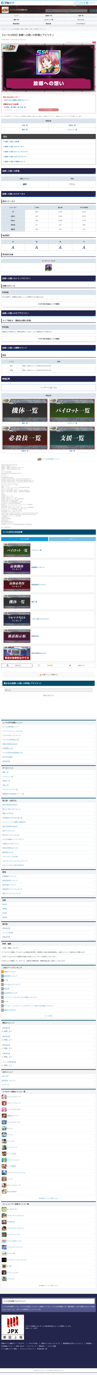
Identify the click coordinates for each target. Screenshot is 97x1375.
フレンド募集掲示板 (9, 1062)
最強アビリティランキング (11, 893)
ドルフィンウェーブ (14, 1103)
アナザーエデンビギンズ (15, 1228)
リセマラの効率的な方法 (10, 740)
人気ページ (72, 539)
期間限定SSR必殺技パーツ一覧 (13, 794)
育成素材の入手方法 (9, 1010)
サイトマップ (31, 1346)
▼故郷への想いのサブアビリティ (15, 156)
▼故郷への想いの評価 (11, 141)
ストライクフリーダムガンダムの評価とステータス (19, 997)
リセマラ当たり (80, 23)
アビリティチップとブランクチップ (14, 861)
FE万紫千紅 (11, 1222)
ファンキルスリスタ (14, 1109)
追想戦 (4, 917)
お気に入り (81, 665)
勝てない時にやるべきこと (11, 809)
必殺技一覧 (48, 15)
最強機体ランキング (9, 876)
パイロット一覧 (48, 19)
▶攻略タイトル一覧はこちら (48, 1198)
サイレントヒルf (12, 1272)
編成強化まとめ (7, 852)
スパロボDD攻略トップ (10, 727)
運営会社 (41, 1346)
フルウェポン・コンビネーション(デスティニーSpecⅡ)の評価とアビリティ (28, 1006)
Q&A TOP (5, 1076)
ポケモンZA (11, 1253)
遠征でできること (8, 831)
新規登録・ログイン (9, 1080)
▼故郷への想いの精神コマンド (14, 161)
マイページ (5, 1085)
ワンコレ (10, 1179)
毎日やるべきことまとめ (10, 835)
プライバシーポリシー (27, 1349)
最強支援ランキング (9, 885)
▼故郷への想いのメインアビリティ (16, 152)
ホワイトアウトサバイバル (16, 1173)
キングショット (12, 1147)
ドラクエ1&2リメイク (14, 1241)
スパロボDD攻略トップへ (51, 459)
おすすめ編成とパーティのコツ (13, 839)
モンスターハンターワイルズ (17, 1260)
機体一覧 (16, 19)
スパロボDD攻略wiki (18, 10)
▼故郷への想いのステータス (13, 146)
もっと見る (48, 1016)
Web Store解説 (7, 757)
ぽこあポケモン (12, 1209)
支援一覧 (80, 15)
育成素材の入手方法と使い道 (12, 818)
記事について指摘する (50, 674)
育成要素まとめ (7, 748)
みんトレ (10, 1128)
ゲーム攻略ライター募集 (9, 1349)
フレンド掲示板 (7, 933)
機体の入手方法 (7, 813)
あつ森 (9, 1266)
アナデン (10, 1135)
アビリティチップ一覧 (10, 789)
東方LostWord (11, 1191)
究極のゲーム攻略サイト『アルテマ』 (13, 1343)
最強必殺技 (16, 23)
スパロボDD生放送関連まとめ (12, 753)
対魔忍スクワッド (13, 1116)
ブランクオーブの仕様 (10, 856)
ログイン (92, 3)
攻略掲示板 (6, 937)
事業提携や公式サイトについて (73, 1343)
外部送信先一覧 (42, 1349)
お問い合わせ (20, 1346)
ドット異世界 (11, 1166)
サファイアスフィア (14, 1097)
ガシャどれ (81, 19)
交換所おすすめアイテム (10, 844)
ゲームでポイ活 (80, 3)
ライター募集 (52, 1346)
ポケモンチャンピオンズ (15, 1215)
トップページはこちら (48, 387)
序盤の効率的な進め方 (10, 744)
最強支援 (48, 23)
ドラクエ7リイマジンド (15, 1247)
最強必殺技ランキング (10, 880)
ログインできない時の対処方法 (13, 865)
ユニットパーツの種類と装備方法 (13, 822)
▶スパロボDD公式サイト (6, 527)
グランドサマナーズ (14, 1185)
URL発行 (50, 665)
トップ (16, 15)
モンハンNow (11, 1153)
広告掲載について (7, 1346)
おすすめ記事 (24, 539)
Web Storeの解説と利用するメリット (17, 100)
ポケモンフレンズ (13, 1160)
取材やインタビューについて (50, 1343)
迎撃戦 (4, 909)
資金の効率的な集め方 (10, 826)
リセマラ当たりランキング (11, 735)
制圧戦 (4, 904)
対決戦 (4, 913)
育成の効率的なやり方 (10, 848)
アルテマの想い (33, 1343)
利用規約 (89, 1343)
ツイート (18, 665)
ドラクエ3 (10, 1279)
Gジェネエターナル (13, 1122)
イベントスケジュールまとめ (12, 731)
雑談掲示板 (6, 761)
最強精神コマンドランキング (12, 889)
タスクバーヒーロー (14, 1234)
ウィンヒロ (10, 1141)
